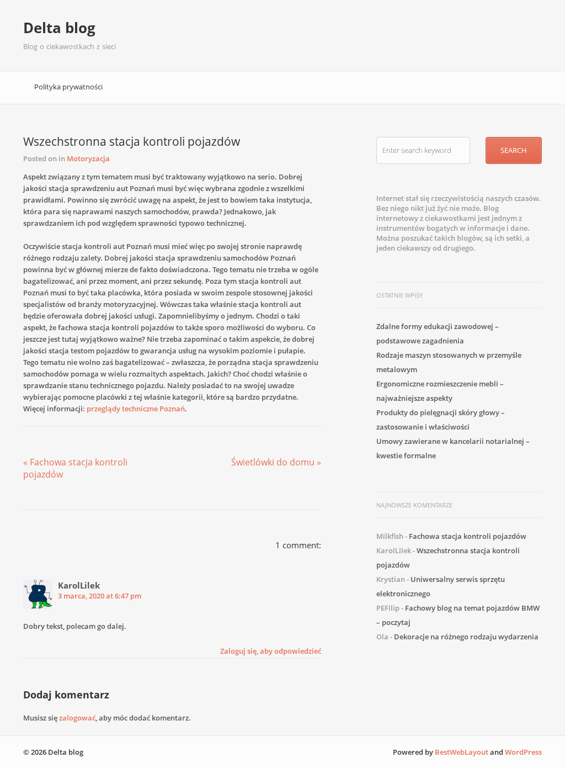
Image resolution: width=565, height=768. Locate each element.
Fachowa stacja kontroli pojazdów (467, 536)
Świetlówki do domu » (276, 462)
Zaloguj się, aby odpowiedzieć (270, 651)
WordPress (523, 752)
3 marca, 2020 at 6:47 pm (99, 596)
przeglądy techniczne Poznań (136, 409)
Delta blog (59, 28)
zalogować (77, 718)
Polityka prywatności (68, 87)
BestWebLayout (461, 752)
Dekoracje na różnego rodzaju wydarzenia (466, 637)
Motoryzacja (88, 158)
